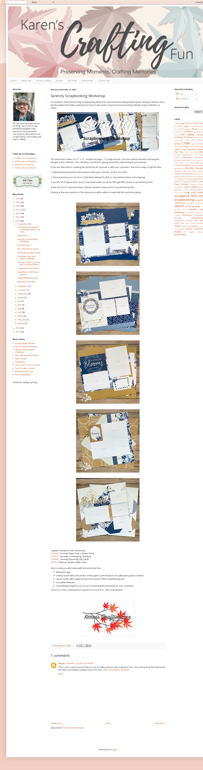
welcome (200, 232)
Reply (60, 673)
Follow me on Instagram (26, 161)
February (22, 319)
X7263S (54, 553)
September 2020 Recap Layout (27, 273)
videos (177, 231)
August (21, 297)
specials (196, 206)
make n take (184, 163)
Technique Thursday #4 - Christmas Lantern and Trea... (28, 229)
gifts (201, 152)
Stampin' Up (195, 209)
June (20, 304)
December (23, 224)
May (20, 308)
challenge (178, 137)
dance (194, 144)
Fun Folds (194, 152)
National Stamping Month (186, 181)
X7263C (54, 556)
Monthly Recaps (194, 168)
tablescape (189, 213)
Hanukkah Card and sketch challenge (26, 257)
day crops (178, 146)
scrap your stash (193, 192)
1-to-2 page (179, 123)
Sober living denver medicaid (116, 669)
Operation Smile (196, 184)
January (21, 323)
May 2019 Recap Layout (28, 249)
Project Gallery (43, 80)
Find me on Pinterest (24, 164)
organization (178, 187)
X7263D (55, 559)
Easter (186, 146)
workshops (180, 234)
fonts (187, 152)
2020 (18, 221)
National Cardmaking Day (185, 173)
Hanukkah (199, 157)
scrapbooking (184, 199)
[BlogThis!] (81, 645)
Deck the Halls (23, 245)
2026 (18, 198)
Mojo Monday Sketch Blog (26, 355)
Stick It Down (20, 358)
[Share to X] (84, 645)
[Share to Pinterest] (90, 645)
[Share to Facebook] (87, 645)
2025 (18, 202)
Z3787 (54, 562)
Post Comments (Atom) (73, 727)
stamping (179, 212)
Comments (183, 98)
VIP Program (189, 232)
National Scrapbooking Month (190, 179)
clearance (196, 137)
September (23, 293)
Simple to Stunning (195, 203)
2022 (18, 213)
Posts (180, 93)
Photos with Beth (22, 374)
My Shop (72, 80)
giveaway (177, 155)
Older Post (159, 723)
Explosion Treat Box (26, 281)
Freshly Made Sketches (25, 343)
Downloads (87, 80)
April (20, 312)
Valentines (198, 228)
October (22, 290)
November (23, 286)
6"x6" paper (185, 129)
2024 (18, 206)
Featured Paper (195, 149)
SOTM (188, 206)
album (194, 129)
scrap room (178, 193)
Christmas (188, 137)
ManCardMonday (197, 163)
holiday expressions (182, 160)
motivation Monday (195, 171)
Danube (199, 144)
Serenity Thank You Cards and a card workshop (28, 263)
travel (177, 225)
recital (186, 190)
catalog (199, 134)
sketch (179, 206)
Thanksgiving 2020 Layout (28, 252)
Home (13, 80)
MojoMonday (179, 168)
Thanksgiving (197, 217)
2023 (18, 209)
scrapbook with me (188, 196)
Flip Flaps (179, 152)
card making (187, 134)
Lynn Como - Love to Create (27, 365)
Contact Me (104, 80)
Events (59, 80)
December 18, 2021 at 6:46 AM (79, 663)
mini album (179, 165)
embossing (193, 147)
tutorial (194, 226)
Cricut (177, 143)
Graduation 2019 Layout (28, 268)
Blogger (113, 749)
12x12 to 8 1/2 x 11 (188, 125)
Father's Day (180, 149)
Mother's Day (180, 171)
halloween (187, 157)
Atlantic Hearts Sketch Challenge (24, 350)
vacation (189, 228)
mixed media (197, 165)
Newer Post (57, 723)
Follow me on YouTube (25, 167)
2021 (18, 217)
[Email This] (78, 645)
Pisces (61, 663)
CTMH (185, 143)
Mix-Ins (188, 165)
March (21, 316)
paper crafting (190, 187)
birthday (187, 131)
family (200, 146)
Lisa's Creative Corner (25, 368)
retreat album (196, 189)
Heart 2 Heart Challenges (26, 346)
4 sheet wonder (194, 126)
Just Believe (22, 235)
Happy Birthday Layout (27, 278)
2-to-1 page (183, 126)
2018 (18, 331)
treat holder (185, 226)
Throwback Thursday (183, 220)
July (19, 301)
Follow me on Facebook (25, 158)
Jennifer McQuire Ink (24, 371)
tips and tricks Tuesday (192, 223)
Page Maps (20, 361)
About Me (26, 80)
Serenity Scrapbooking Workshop (27, 240)
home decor (196, 160)
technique (187, 215)
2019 (18, 328)
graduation (187, 154)
